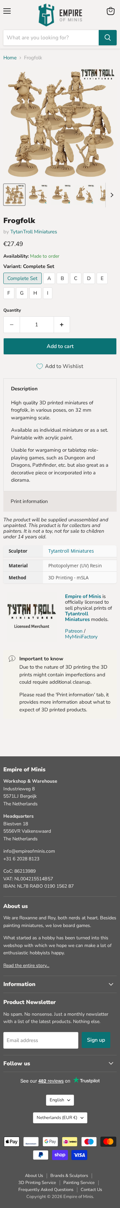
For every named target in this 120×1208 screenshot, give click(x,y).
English (57, 1100)
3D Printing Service (37, 1183)
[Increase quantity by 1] (62, 324)
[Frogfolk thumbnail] (14, 194)
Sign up (96, 1040)
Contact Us (91, 1190)
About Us (34, 1176)
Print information (29, 501)
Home (10, 58)
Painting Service (79, 1183)
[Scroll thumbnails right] (110, 195)
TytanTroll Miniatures (33, 231)
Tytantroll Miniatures (71, 551)
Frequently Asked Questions (45, 1190)
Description (24, 388)
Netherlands (57, 1118)
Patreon (74, 631)
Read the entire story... (26, 965)
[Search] (108, 37)
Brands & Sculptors (69, 1176)
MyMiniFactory (81, 636)
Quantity (12, 310)
